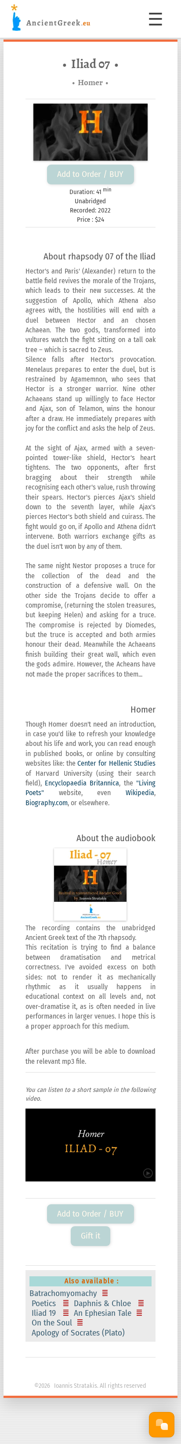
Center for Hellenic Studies (116, 763)
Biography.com (46, 803)
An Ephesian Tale (103, 1313)
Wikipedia (140, 793)
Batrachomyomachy (64, 1293)
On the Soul (51, 1323)
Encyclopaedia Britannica (82, 783)
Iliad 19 (44, 1313)
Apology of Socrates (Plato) (79, 1333)
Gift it (90, 1236)
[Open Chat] (161, 1424)
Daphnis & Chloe (103, 1303)
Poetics (44, 1303)
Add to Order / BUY (90, 174)
